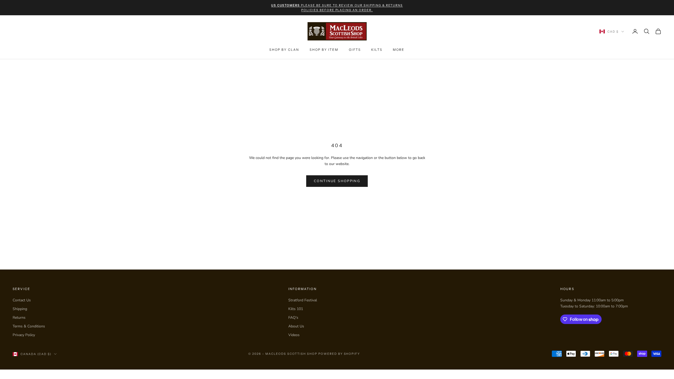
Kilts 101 (295, 308)
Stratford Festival (302, 300)
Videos (294, 334)
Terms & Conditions (29, 326)
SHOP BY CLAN (284, 50)
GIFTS (355, 50)
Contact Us (22, 300)
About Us (296, 326)
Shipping (20, 308)
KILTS (376, 50)
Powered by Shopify (339, 354)
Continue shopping (337, 181)
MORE (399, 50)
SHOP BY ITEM (324, 50)
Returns (19, 317)
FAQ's (293, 317)
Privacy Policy (24, 334)
